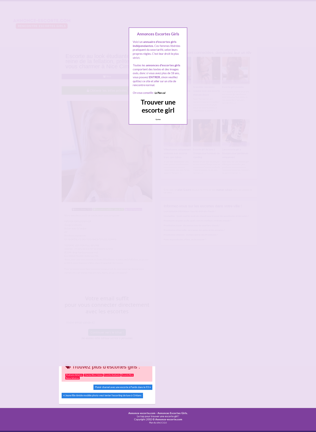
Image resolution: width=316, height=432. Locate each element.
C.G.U (164, 422)
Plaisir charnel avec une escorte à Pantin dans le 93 (122, 387)
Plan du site (154, 422)
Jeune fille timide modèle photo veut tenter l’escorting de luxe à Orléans (103, 395)
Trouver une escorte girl (158, 106)
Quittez (158, 119)
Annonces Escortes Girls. (172, 413)
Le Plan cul (160, 92)
